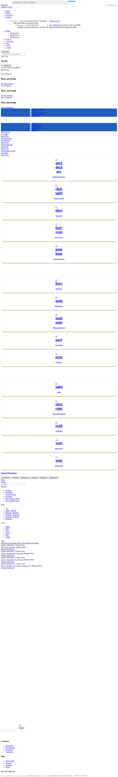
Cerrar (22, 728)
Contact (8, 17)
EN (2, 5)
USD (6, 5)
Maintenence (25, 478)
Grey (7, 531)
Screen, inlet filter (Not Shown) (12, 560)
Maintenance (54, 478)
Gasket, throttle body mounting (12, 553)
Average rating (11, 495)
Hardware (15, 478)
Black (8, 527)
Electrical (35, 478)
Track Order (10, 761)
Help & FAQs (54, 27)
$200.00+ (9, 519)
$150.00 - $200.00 (12, 517)
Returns (8, 763)
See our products (7, 84)
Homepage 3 (14, 37)
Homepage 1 (14, 33)
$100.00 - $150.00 (12, 515)
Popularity (9, 492)
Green (8, 533)
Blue (7, 529)
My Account (65, 27)
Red (7, 535)
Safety (36, 543)
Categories (9, 15)
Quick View (20, 545)
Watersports (29, 543)
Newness (9, 497)
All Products (6, 478)
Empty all (7, 65)
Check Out (5, 70)
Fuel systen (21, 543)
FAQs (8, 767)
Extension (9, 750)
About (8, 45)
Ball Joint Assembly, (8, 547)
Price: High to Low (13, 501)
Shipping (9, 765)
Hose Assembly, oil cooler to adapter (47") (16, 566)
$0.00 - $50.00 (11, 511)
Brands (8, 13)
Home (8, 11)
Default (8, 490)
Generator (9, 752)
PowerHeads (10, 748)
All (7, 509)
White (8, 537)
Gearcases (9, 746)
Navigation (43, 478)
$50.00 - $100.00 (12, 513)
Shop (7, 43)
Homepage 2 (14, 35)
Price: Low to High (13, 499)
